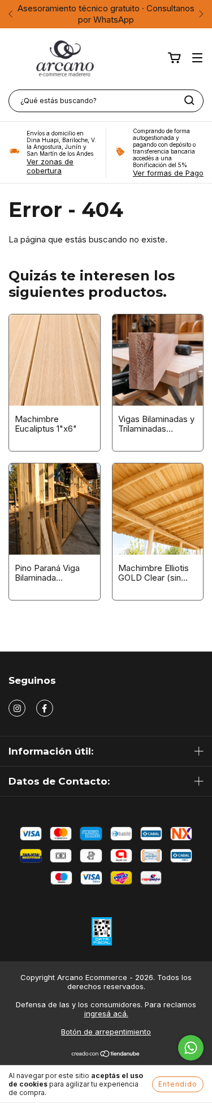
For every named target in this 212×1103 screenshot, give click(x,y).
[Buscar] (189, 100)
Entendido (177, 1084)
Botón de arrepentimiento (106, 1031)
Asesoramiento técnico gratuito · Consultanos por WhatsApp (106, 14)
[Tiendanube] (106, 1054)
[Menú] (197, 58)
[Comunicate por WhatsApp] (191, 1048)
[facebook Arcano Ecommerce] (44, 708)
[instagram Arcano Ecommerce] (16, 708)
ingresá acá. (106, 1013)
